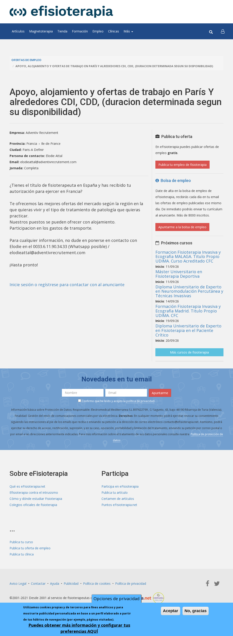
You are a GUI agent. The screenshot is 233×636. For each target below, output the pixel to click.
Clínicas (113, 31)
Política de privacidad (130, 583)
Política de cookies (97, 583)
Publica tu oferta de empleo (30, 548)
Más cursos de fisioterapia (189, 352)
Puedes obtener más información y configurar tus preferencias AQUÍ (79, 628)
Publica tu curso (21, 542)
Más (127, 31)
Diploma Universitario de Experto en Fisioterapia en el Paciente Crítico (188, 330)
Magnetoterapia (41, 31)
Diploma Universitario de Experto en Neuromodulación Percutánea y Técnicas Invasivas (189, 291)
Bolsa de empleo (175, 180)
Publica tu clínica (22, 554)
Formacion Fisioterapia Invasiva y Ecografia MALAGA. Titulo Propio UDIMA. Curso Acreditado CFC (188, 256)
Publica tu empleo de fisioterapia (182, 164)
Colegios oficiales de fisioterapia (33, 505)
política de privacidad (140, 401)
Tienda (62, 31)
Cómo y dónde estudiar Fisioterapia (36, 498)
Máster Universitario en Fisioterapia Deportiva (178, 274)
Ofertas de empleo (26, 60)
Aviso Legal (18, 583)
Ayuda (54, 583)
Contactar (38, 583)
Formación (80, 31)
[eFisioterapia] (61, 12)
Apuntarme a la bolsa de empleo (182, 227)
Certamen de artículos (117, 498)
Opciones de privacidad (116, 598)
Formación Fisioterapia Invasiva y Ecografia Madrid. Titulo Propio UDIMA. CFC (188, 311)
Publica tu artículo (114, 492)
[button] (223, 31)
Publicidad (71, 583)
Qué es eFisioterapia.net (27, 486)
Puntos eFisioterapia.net (119, 505)
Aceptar (170, 611)
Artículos (18, 31)
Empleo (98, 31)
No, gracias (196, 611)
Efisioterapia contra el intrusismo (34, 492)
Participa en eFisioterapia (120, 486)
